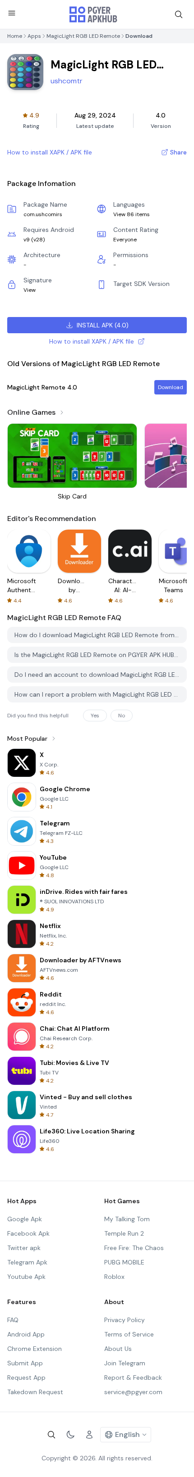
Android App (26, 1334)
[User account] (89, 1435)
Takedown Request (35, 1392)
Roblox (114, 1277)
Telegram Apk (27, 1262)
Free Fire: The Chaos (134, 1248)
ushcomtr (67, 81)
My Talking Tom (127, 1219)
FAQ (12, 1320)
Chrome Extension (34, 1349)
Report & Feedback (133, 1377)
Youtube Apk (26, 1277)
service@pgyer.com (133, 1392)
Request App (26, 1377)
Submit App (25, 1363)
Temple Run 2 (124, 1233)
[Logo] (93, 14)
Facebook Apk (28, 1233)
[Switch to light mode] (70, 1435)
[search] (179, 14)
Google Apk (24, 1219)
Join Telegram (124, 1363)
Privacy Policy (124, 1320)
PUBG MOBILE (124, 1262)
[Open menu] (11, 13)
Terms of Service (129, 1334)
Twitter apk (24, 1248)
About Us (118, 1349)
